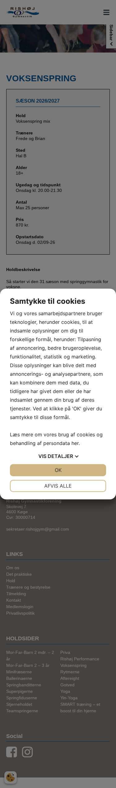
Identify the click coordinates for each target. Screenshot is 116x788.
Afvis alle (58, 486)
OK (58, 470)
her (75, 443)
